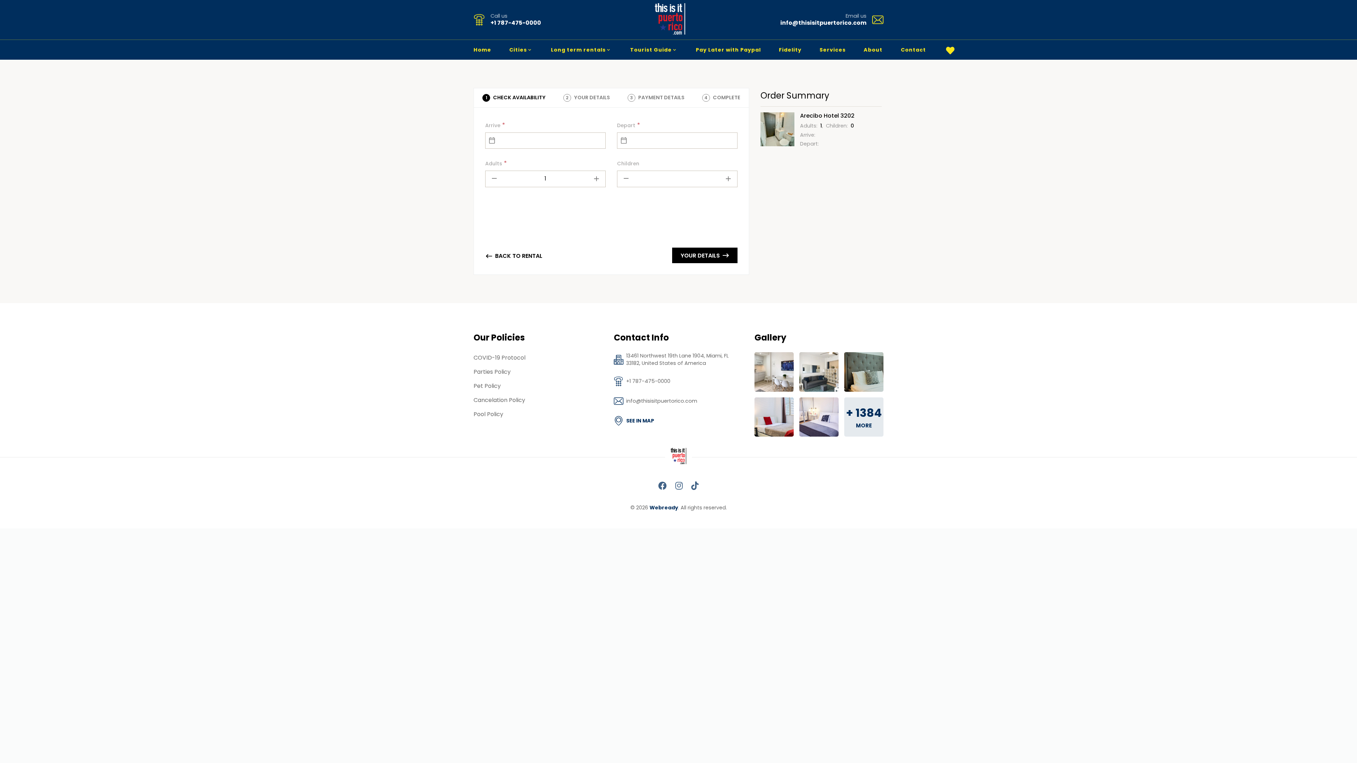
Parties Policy (492, 372)
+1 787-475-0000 (515, 23)
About (873, 49)
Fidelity (790, 49)
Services (833, 49)
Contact (913, 49)
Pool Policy (488, 414)
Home (482, 49)
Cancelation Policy (499, 400)
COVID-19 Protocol (499, 358)
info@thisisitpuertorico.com (823, 23)
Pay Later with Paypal (728, 49)
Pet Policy (487, 386)
